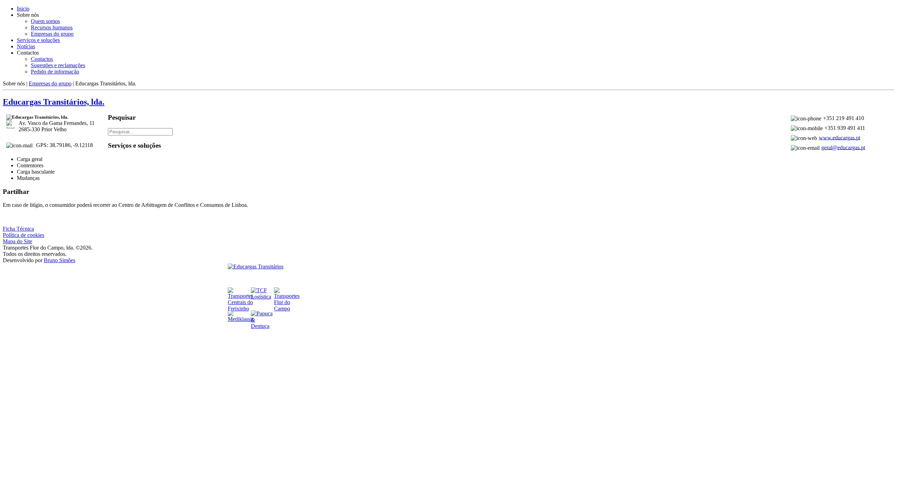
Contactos (42, 59)
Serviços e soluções (38, 40)
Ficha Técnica (18, 229)
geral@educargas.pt (843, 147)
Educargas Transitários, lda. (53, 101)
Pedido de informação (55, 72)
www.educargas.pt (839, 137)
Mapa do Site (17, 241)
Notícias (26, 46)
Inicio (23, 9)
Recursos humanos (52, 27)
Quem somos (45, 21)
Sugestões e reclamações (58, 65)
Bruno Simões (59, 260)
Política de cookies (23, 235)
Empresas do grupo (52, 34)
